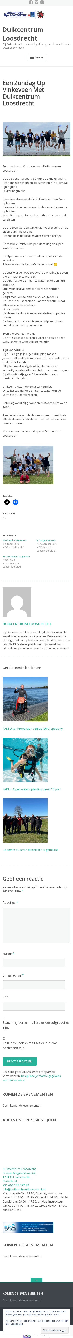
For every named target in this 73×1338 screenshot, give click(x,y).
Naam (7, 953)
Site (5, 996)
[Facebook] (31, 2)
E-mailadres (12, 975)
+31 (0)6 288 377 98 (16, 1185)
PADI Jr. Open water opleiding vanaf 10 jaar (32, 789)
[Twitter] (36, 2)
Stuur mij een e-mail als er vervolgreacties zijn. (36, 1025)
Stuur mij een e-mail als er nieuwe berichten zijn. (30, 1045)
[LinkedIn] (42, 2)
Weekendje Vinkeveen (14, 540)
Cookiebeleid (16, 1323)
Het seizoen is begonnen (16, 556)
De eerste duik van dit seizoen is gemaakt (30, 850)
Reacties (9, 902)
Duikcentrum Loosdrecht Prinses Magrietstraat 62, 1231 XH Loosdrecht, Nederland (19, 1175)
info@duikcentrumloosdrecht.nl (24, 1189)
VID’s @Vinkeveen (46, 540)
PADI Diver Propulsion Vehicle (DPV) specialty (33, 729)
